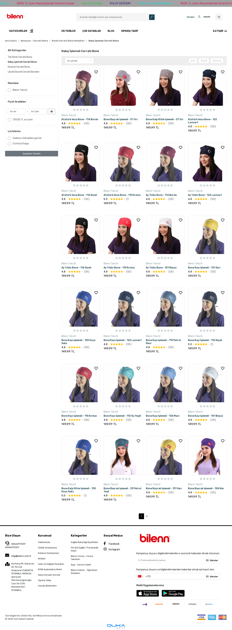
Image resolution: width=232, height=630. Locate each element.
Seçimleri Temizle (32, 153)
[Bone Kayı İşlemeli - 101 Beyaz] (207, 382)
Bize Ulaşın (13, 535)
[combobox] (140, 576)
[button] (219, 17)
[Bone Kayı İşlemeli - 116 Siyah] (207, 307)
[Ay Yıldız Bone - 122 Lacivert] (207, 162)
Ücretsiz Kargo (21, 143)
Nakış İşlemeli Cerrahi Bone (22, 62)
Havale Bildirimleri (47, 585)
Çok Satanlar (91, 31)
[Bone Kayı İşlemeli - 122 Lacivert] (123, 307)
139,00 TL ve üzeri (23, 119)
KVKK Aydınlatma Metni (50, 569)
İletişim (218, 31)
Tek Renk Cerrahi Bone (20, 57)
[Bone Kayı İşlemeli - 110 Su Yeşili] (123, 382)
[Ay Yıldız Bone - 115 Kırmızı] (123, 234)
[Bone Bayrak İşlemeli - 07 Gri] (123, 86)
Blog (111, 31)
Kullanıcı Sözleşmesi (48, 553)
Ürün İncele (90, 133)
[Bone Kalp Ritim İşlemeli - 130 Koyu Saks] (80, 455)
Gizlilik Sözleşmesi (47, 547)
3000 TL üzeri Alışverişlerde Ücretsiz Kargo (45, 3)
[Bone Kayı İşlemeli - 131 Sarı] (207, 234)
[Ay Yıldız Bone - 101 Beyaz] (165, 234)
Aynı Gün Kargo (92, 3)
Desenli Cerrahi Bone (19, 66)
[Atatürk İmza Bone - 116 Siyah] (80, 162)
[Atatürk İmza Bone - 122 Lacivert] (207, 86)
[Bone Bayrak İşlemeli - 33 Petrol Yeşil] (123, 455)
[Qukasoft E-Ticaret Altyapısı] (116, 626)
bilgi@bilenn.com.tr (21, 556)
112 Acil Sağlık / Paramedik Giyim (84, 549)
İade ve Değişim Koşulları (51, 564)
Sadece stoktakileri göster (27, 138)
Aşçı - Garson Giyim (81, 564)
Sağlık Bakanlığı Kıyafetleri (84, 542)
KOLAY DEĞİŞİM (120, 3)
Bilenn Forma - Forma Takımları (82, 557)
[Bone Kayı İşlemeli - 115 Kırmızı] (80, 382)
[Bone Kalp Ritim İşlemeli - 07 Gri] (165, 86)
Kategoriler (79, 535)
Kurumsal (44, 535)
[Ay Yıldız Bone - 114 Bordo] (165, 162)
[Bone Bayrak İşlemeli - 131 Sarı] (165, 455)
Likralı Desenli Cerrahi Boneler (23, 71)
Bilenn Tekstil (20, 90)
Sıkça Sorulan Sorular (49, 575)
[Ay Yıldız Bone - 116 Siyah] (80, 234)
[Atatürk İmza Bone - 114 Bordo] (80, 86)
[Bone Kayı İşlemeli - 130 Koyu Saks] (80, 307)
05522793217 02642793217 (15, 546)
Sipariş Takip (129, 31)
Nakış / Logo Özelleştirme (155, 3)
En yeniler (68, 31)
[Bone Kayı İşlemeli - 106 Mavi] (165, 382)
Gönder (214, 560)
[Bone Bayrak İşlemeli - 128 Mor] (207, 455)
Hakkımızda (44, 542)
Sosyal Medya (113, 535)
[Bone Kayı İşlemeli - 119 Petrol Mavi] (165, 307)
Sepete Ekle (71, 133)
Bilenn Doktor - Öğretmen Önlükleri (84, 571)
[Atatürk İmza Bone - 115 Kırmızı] (123, 162)
